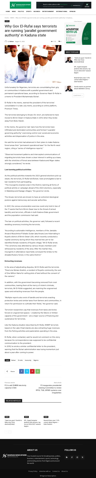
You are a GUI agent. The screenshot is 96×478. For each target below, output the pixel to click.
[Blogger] (67, 457)
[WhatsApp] (37, 371)
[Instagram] (77, 457)
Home (7, 18)
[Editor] (6, 41)
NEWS (14, 11)
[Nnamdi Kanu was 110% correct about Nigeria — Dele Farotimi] (52, 412)
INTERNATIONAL (61, 11)
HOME (8, 11)
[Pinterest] (32, 371)
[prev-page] (6, 431)
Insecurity (28, 360)
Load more (77, 95)
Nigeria (36, 360)
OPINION (72, 11)
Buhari (13, 360)
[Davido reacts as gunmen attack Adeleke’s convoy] (69, 88)
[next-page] (9, 431)
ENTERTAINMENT (48, 11)
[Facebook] (21, 371)
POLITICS (21, 11)
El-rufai (20, 360)
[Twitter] (27, 371)
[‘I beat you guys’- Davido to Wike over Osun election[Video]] (13, 412)
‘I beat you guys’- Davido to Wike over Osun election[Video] (13, 422)
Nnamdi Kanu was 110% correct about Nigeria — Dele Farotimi (51, 422)
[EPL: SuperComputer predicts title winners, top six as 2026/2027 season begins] (33, 412)
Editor (12, 41)
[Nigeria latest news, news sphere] (14, 455)
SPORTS (28, 11)
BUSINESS (37, 11)
